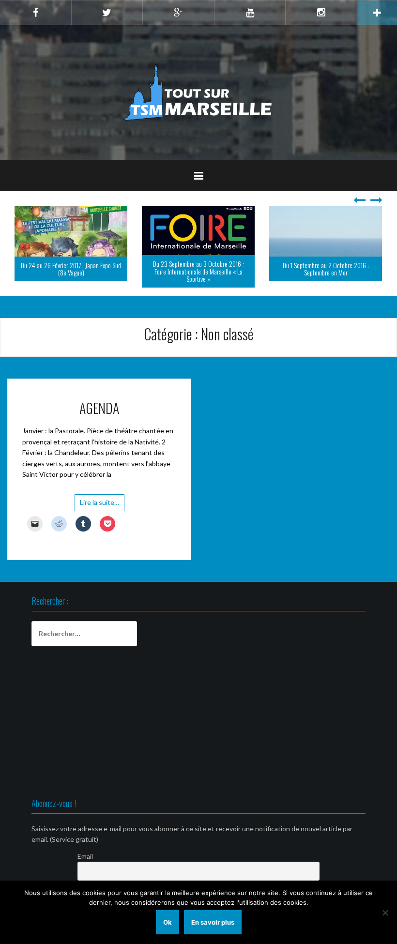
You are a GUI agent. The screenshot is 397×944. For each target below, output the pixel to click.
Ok (167, 922)
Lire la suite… (99, 502)
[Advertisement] (198, 724)
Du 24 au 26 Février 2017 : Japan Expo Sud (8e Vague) (71, 268)
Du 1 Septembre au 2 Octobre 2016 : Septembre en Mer (326, 268)
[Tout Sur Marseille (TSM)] (198, 92)
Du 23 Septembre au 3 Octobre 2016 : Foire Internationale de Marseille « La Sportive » (198, 271)
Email (85, 856)
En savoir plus (212, 922)
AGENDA (99, 408)
